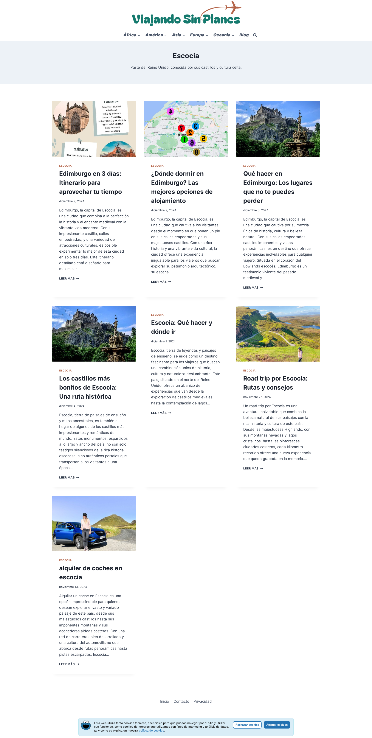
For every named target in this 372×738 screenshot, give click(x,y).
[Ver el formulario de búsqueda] (255, 35)
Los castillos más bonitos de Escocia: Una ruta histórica (88, 387)
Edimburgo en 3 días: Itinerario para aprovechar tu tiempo (90, 182)
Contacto (181, 701)
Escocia (65, 165)
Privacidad (203, 701)
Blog (244, 35)
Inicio (164, 701)
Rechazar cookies (247, 724)
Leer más (69, 278)
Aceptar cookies (277, 724)
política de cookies (151, 730)
